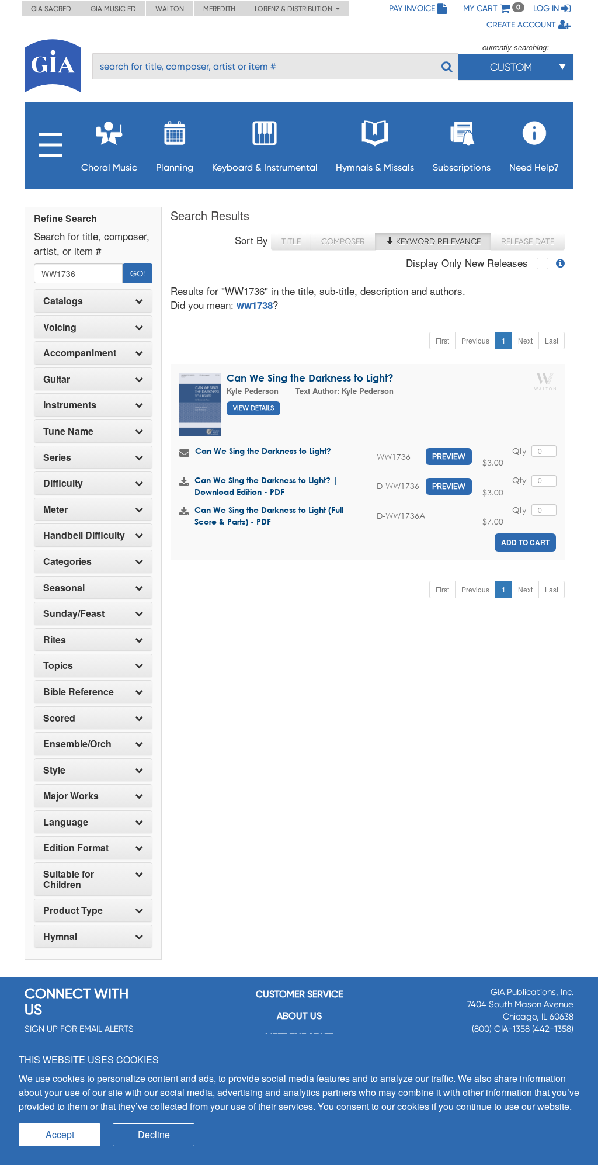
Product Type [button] (73, 910)
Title (291, 241)
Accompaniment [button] (79, 353)
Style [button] (54, 770)
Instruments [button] (69, 405)
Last (551, 340)
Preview (448, 456)
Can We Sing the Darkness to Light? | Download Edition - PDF (266, 486)
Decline (154, 1134)
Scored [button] (59, 718)
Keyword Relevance (437, 241)
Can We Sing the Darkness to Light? (310, 377)
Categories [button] (67, 561)
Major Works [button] (71, 795)
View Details (253, 408)
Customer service (299, 994)
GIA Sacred (51, 9)
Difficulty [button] (63, 483)
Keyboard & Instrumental (265, 167)
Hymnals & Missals (375, 167)
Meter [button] (55, 509)
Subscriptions (462, 167)
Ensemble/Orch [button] (77, 743)
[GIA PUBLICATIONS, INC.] (53, 64)
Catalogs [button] (63, 301)
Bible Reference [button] (78, 691)
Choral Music (109, 167)
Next (525, 340)
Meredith (219, 9)
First (442, 340)
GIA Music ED (113, 9)
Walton (169, 9)
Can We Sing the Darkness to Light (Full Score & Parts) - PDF (268, 515)
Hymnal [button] (60, 936)
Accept (60, 1134)
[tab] (93, 301)
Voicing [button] (60, 327)
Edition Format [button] (76, 847)
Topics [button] (58, 665)
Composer (343, 241)
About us (299, 1015)
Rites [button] (54, 639)
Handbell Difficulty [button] (84, 535)
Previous (475, 340)
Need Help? (534, 167)
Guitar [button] (56, 379)
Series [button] (57, 457)
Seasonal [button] (64, 587)
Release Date (527, 241)
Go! (137, 273)
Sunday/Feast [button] (74, 613)
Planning (174, 167)
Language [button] (65, 822)
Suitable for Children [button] (68, 879)
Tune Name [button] (68, 431)
